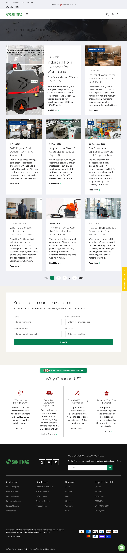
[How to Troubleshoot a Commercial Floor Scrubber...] (103, 208)
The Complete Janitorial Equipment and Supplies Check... (101, 152)
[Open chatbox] (121, 547)
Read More (52, 110)
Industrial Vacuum (96, 49)
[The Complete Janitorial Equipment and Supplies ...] (103, 129)
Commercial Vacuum (18, 123)
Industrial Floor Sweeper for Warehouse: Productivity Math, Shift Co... (63, 72)
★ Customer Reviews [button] (124, 279)
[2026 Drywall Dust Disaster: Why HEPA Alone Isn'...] (24, 129)
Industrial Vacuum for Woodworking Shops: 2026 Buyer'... (102, 79)
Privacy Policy (23, 549)
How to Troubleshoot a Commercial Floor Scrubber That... (102, 231)
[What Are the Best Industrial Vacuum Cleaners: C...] (24, 208)
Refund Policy (11, 549)
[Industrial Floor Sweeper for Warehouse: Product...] (25, 80)
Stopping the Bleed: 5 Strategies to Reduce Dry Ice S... (62, 152)
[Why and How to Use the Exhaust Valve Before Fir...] (63, 208)
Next (81, 278)
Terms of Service (36, 549)
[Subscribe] (109, 467)
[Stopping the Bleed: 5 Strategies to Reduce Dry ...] (63, 129)
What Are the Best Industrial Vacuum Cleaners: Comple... (21, 231)
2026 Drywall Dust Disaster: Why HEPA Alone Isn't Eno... (21, 152)
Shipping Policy (50, 549)
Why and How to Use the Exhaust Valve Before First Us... (62, 231)
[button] (27, 14)
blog (91, 123)
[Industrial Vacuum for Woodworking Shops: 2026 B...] (103, 55)
